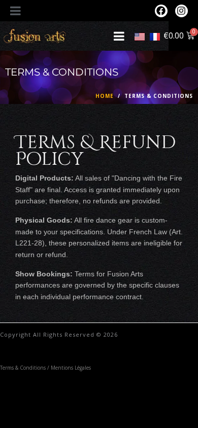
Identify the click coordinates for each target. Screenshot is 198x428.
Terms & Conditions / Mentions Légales (45, 367)
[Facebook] (161, 11)
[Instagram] (181, 11)
